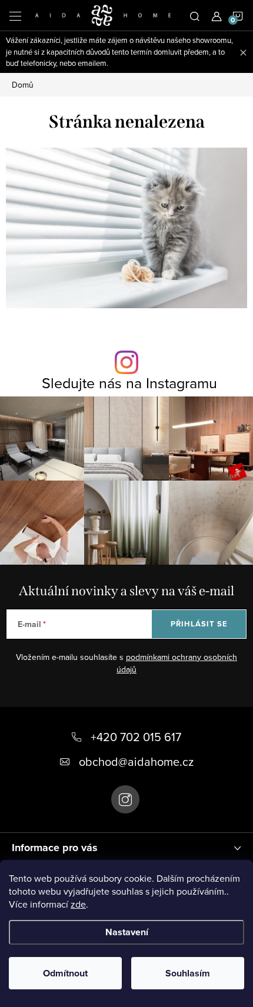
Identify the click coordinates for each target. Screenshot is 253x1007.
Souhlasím (187, 973)
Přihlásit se (199, 623)
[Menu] (15, 15)
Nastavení (126, 932)
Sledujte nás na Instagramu (129, 382)
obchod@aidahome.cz (136, 761)
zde (78, 904)
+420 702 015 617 (136, 736)
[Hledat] (194, 15)
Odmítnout (65, 973)
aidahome (125, 799)
